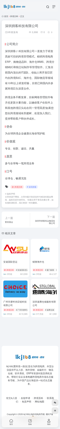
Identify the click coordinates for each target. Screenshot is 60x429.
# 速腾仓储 (49, 309)
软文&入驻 (11, 398)
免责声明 (26, 401)
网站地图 (39, 401)
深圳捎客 (10, 51)
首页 (6, 16)
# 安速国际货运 (22, 270)
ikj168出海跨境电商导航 (34, 414)
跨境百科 (14, 16)
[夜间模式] (55, 410)
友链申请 (25, 398)
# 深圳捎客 (31, 186)
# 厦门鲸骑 (49, 270)
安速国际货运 (10, 261)
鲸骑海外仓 (38, 261)
